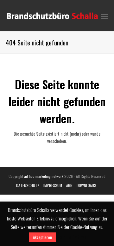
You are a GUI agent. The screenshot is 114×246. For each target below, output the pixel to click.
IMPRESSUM (52, 185)
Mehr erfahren (72, 236)
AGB (69, 185)
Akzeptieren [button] (42, 237)
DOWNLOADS (86, 185)
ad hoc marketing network (43, 176)
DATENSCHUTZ (27, 185)
